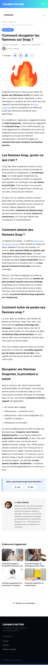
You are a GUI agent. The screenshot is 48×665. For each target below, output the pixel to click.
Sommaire (8, 15)
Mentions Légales (9, 649)
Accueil (4, 22)
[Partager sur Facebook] (15, 55)
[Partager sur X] (21, 55)
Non (32, 487)
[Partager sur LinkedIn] (26, 55)
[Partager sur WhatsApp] (32, 55)
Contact (6, 645)
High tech (12, 22)
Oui (19, 487)
